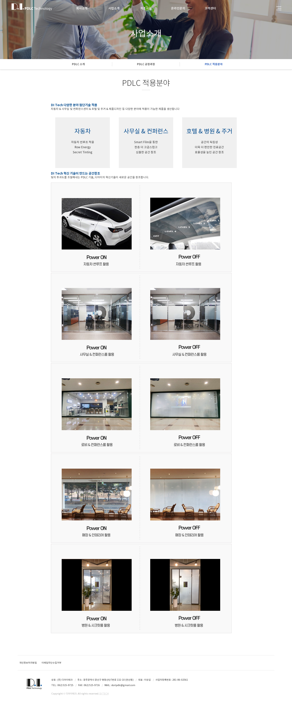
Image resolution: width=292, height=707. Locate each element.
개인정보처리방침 (28, 662)
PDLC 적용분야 (214, 64)
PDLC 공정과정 (146, 64)
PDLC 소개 (78, 64)
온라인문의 (178, 8)
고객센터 (210, 8)
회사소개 (82, 8)
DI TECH (104, 693)
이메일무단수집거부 (51, 662)
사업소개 (114, 8)
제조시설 (146, 8)
